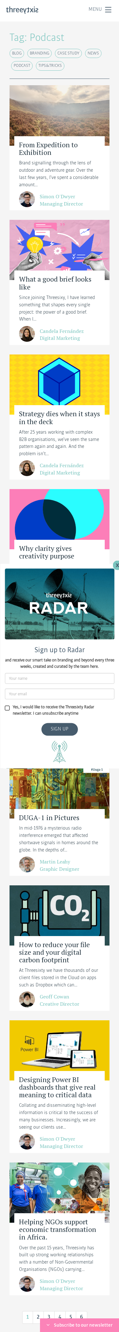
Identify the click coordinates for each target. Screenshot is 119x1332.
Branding (39, 53)
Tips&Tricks (50, 65)
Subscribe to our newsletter (83, 1325)
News (93, 53)
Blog (17, 53)
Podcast (22, 65)
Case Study (68, 53)
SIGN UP (59, 728)
